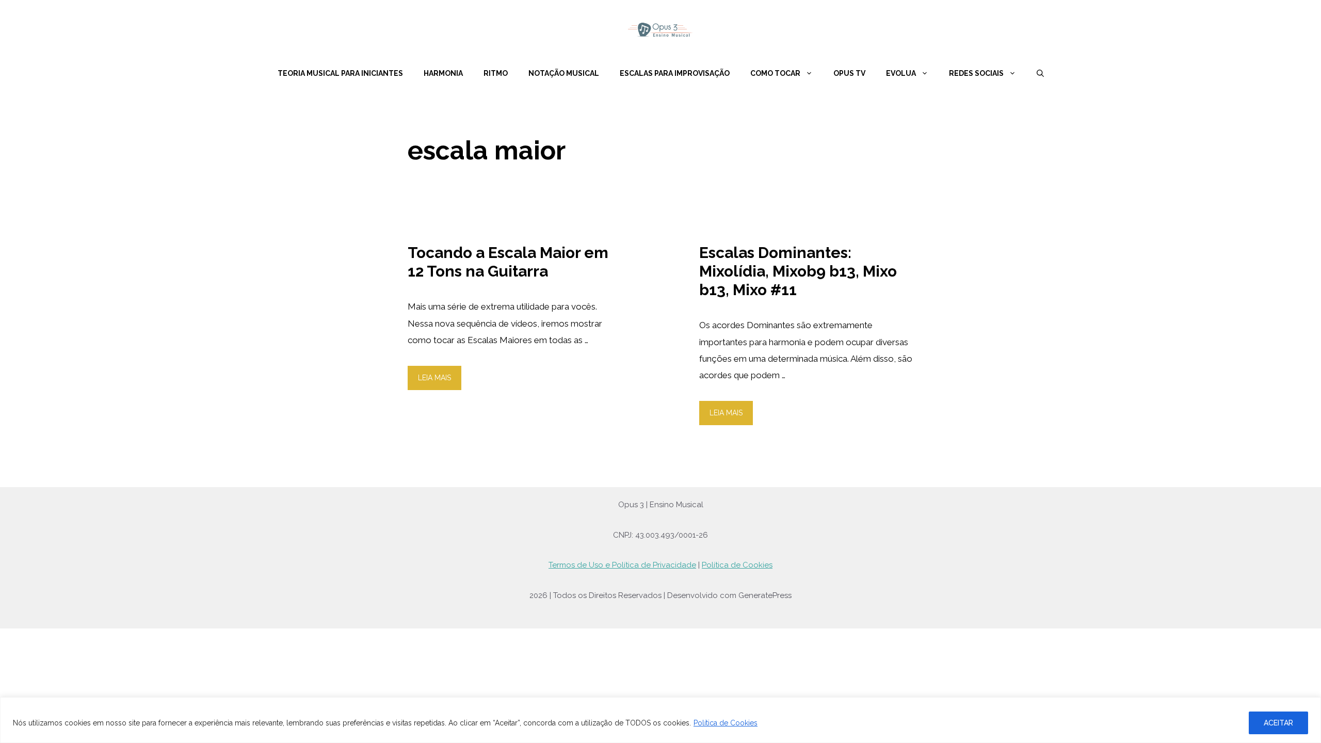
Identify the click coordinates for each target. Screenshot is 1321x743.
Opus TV (849, 73)
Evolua (901, 73)
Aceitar (1278, 723)
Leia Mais (434, 378)
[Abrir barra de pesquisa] (1040, 73)
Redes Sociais (976, 73)
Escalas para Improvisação (675, 73)
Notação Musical (563, 73)
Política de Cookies (726, 723)
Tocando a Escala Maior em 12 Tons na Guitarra (508, 262)
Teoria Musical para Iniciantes (340, 73)
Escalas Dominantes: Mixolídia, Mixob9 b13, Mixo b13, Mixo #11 (798, 271)
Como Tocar (775, 73)
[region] (660, 720)
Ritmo (496, 73)
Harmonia (443, 73)
